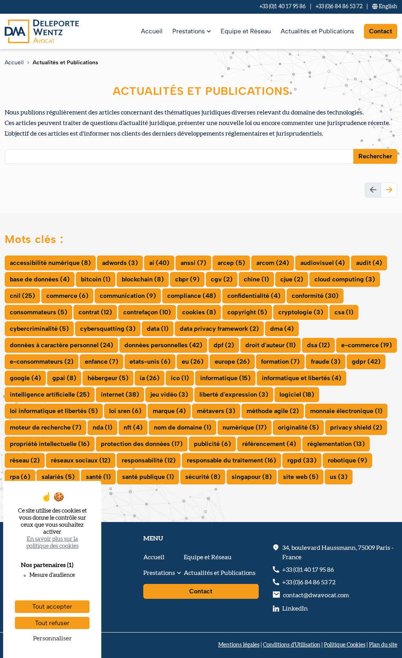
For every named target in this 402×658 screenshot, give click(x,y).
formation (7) (280, 361)
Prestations (188, 31)
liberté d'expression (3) (233, 394)
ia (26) (149, 378)
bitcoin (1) (95, 279)
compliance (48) (191, 295)
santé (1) (98, 476)
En (387, 6)
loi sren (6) (125, 411)
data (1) (157, 328)
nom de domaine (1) (182, 427)
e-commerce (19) (366, 345)
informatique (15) (225, 378)
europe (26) (232, 361)
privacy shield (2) (356, 427)
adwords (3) (120, 262)
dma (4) (282, 328)
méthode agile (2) (273, 411)
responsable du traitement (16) (231, 460)
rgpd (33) (301, 460)
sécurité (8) (202, 476)
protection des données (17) (142, 444)
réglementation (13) (336, 444)
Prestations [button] (159, 573)
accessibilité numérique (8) (50, 262)
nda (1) (102, 427)
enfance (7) (101, 361)
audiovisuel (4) (322, 262)
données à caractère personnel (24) (61, 345)
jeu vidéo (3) (169, 394)
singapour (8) (252, 476)
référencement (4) (269, 444)
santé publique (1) (148, 476)
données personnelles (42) (163, 345)
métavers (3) (216, 411)
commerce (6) (67, 295)
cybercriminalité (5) (39, 328)
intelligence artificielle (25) (50, 394)
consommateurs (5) (38, 312)
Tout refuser (52, 623)
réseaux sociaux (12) (80, 460)
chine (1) (256, 279)
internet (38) (120, 394)
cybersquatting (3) (107, 328)
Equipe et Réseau (246, 31)
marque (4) (169, 411)
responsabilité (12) (148, 460)
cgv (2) (221, 279)
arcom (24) (272, 262)
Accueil (152, 31)
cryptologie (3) (300, 312)
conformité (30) (315, 295)
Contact (380, 31)
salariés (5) (58, 476)
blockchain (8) (143, 279)
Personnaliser (52, 638)
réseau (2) (25, 460)
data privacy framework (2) (219, 328)
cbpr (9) (187, 279)
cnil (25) (22, 295)
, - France (337, 552)
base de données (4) (39, 279)
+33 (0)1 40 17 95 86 (282, 6)
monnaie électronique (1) (346, 411)
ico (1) (180, 378)
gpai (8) (64, 378)
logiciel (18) (297, 394)
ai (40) (159, 262)
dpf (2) (224, 345)
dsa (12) (318, 345)
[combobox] (179, 156)
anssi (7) (193, 262)
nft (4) (133, 427)
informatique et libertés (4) (301, 378)
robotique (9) (347, 460)
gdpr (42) (366, 361)
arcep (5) (231, 262)
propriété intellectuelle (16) (50, 444)
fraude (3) (325, 361)
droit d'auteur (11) (270, 345)
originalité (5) (298, 427)
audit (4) (369, 262)
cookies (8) (199, 312)
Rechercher (375, 156)
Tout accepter (52, 606)
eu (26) (192, 361)
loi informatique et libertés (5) (54, 411)
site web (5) (300, 476)
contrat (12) (95, 312)
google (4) (25, 378)
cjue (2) (291, 279)
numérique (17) (245, 427)
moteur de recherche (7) (45, 427)
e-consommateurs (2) (41, 361)
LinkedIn (295, 608)
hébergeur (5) (108, 378)
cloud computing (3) (344, 279)
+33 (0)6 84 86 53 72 (339, 6)
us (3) (338, 476)
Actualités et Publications (317, 31)
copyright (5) (247, 312)
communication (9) (128, 295)
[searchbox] (12, 156)
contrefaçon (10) (147, 312)
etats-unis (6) (150, 361)
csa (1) (343, 312)
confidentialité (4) (253, 295)
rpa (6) (20, 476)
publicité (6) (212, 444)
